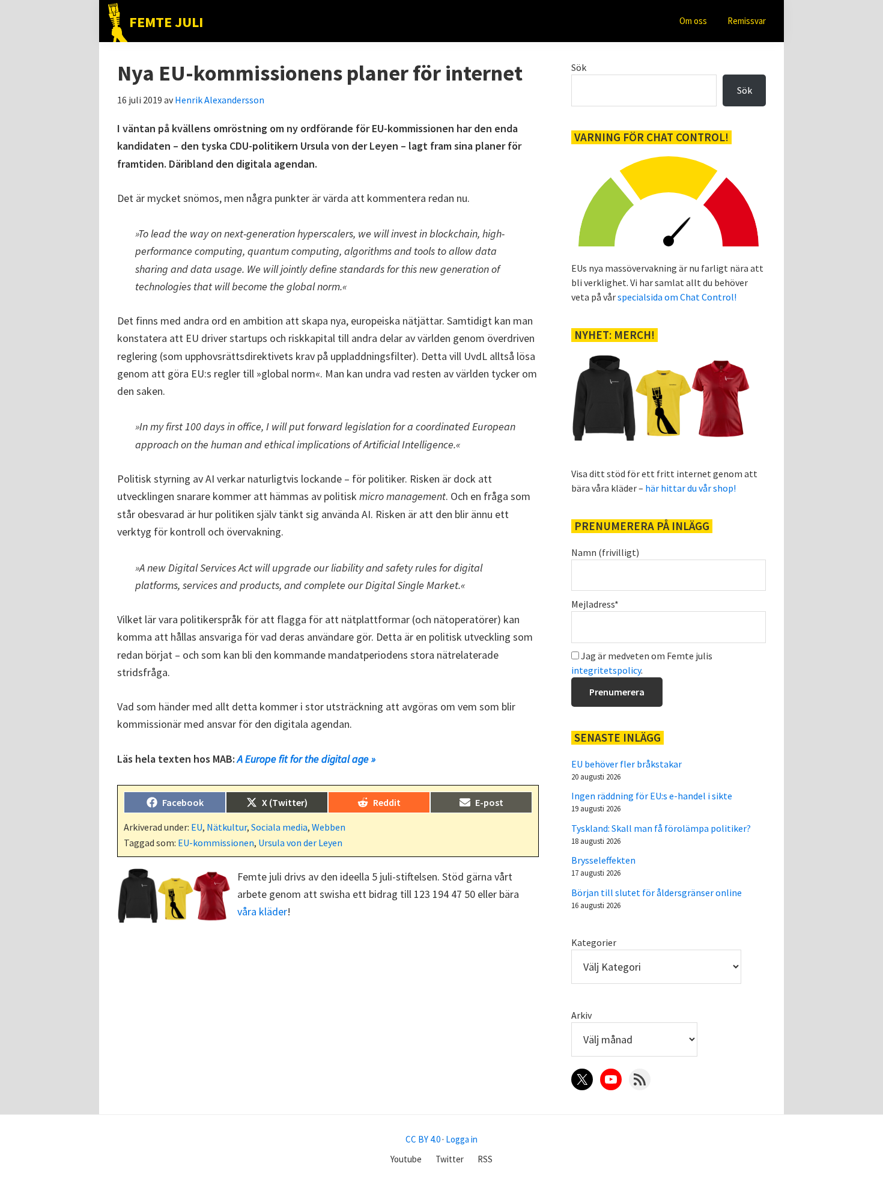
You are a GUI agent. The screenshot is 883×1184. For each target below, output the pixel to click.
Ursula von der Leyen (300, 843)
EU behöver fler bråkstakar (626, 764)
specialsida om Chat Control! (676, 297)
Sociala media (279, 827)
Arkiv (581, 1015)
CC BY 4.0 (422, 1139)
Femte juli (166, 22)
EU (196, 827)
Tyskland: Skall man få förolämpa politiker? (661, 828)
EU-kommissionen (216, 843)
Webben (328, 827)
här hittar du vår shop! (690, 488)
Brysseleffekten (603, 860)
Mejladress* (595, 604)
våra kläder (262, 911)
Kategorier (593, 942)
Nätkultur (227, 827)
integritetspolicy (606, 670)
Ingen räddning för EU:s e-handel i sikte (651, 796)
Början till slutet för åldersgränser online (656, 892)
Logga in (462, 1139)
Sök (578, 67)
